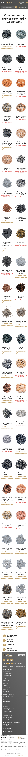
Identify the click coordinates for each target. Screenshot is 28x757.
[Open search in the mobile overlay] (9, 7)
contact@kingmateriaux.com (9, 725)
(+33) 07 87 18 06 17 (8, 729)
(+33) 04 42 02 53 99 (8, 731)
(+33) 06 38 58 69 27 (8, 724)
